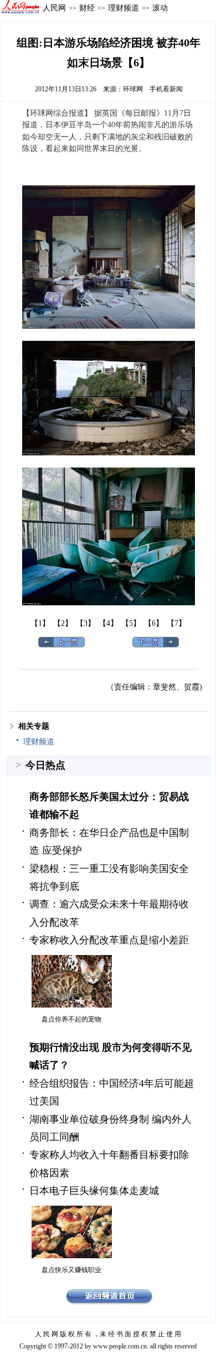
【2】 (63, 623)
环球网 (133, 89)
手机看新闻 (166, 89)
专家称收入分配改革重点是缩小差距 (109, 940)
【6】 (153, 623)
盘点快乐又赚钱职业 (71, 1270)
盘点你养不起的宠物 (71, 1019)
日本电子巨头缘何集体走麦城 (94, 1190)
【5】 (131, 623)
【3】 (85, 623)
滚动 (160, 7)
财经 (87, 7)
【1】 (40, 623)
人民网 (54, 7)
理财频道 (123, 7)
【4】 (108, 623)
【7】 (176, 623)
